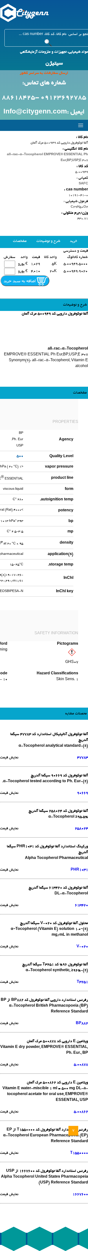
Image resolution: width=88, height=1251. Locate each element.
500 (20, 456)
